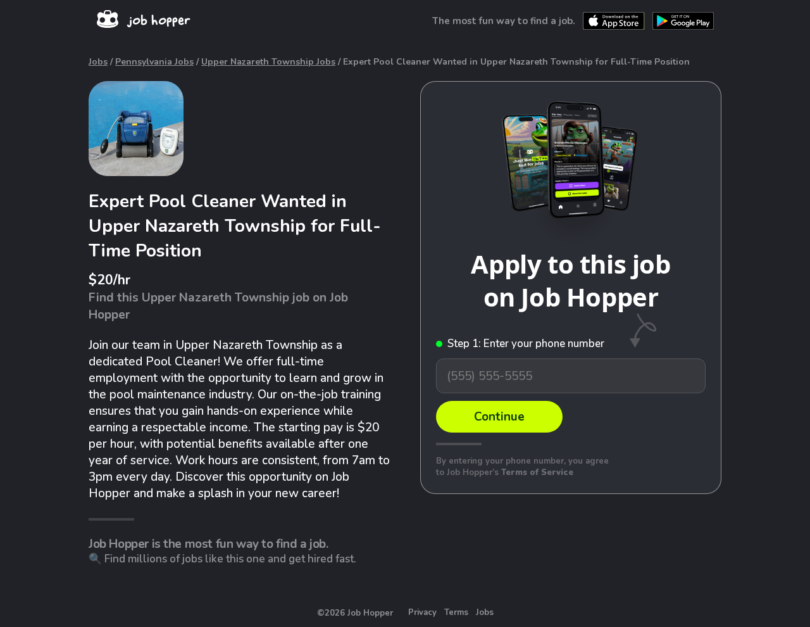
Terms (456, 612)
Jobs (98, 62)
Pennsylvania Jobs (154, 62)
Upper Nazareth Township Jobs (268, 62)
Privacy (422, 612)
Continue (499, 416)
